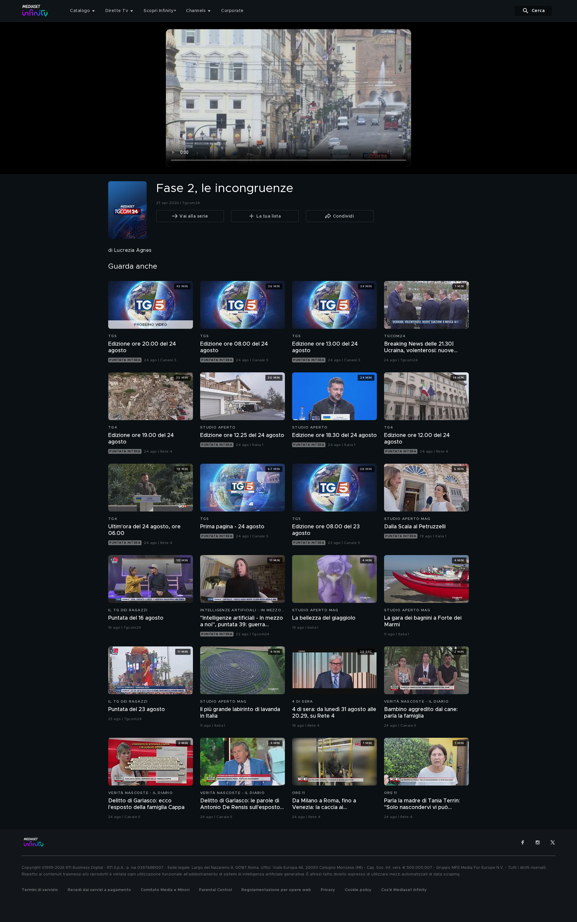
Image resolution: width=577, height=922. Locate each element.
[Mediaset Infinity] (35, 11)
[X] (552, 842)
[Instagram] (537, 842)
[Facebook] (522, 842)
